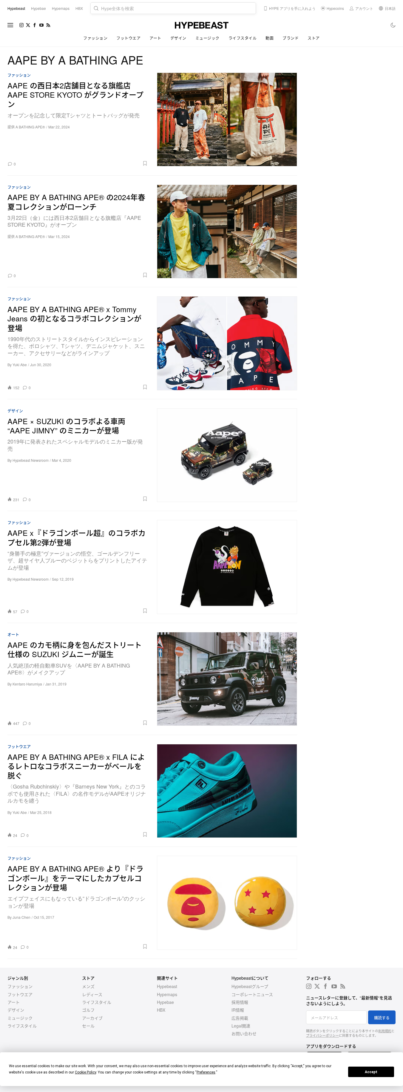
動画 (269, 38)
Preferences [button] (206, 1072)
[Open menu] (10, 25)
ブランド (290, 38)
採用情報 (239, 1002)
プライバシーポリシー (322, 1035)
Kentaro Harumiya (27, 683)
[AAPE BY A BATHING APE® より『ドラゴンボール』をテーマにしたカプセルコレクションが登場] (227, 903)
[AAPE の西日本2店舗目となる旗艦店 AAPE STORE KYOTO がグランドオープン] (227, 119)
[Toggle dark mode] (393, 25)
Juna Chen (21, 917)
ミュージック (207, 38)
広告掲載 (239, 1018)
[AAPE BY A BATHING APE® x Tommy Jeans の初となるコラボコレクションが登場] (227, 343)
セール (88, 1026)
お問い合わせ (244, 1033)
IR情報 (237, 1010)
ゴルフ (88, 1010)
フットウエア (128, 38)
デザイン (178, 38)
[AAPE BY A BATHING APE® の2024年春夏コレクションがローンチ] (227, 231)
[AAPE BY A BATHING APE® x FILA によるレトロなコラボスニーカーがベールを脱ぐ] (227, 791)
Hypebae (165, 1002)
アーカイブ (92, 1018)
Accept (371, 1072)
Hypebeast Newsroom (31, 460)
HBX (161, 1010)
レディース (92, 994)
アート (155, 38)
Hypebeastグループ (249, 986)
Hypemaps (167, 994)
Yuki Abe (20, 364)
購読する (382, 1017)
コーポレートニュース (252, 994)
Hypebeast (167, 986)
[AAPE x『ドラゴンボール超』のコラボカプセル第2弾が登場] (227, 567)
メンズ (88, 986)
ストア (314, 38)
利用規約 (384, 1030)
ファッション (95, 38)
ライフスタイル (242, 38)
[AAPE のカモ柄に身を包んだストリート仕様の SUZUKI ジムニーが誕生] (227, 679)
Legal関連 (240, 1026)
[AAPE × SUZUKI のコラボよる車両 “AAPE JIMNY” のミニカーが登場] (227, 455)
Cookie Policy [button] (85, 1072)
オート (13, 634)
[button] (84, 163)
